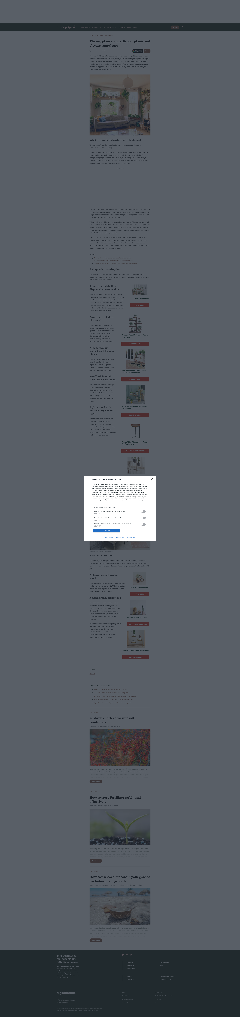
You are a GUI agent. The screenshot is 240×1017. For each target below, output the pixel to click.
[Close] (152, 480)
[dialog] (120, 508)
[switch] (143, 511)
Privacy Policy (131, 537)
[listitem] (120, 507)
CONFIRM (106, 530)
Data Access (120, 537)
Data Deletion (109, 537)
